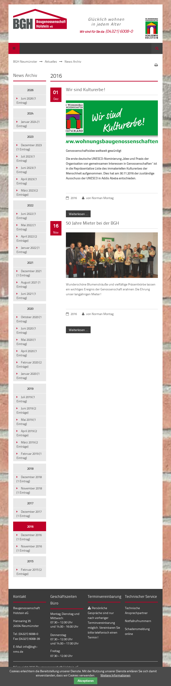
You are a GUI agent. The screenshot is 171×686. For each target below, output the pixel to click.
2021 (30, 262)
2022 (30, 205)
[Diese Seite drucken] (156, 64)
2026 (30, 90)
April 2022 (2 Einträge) (26, 238)
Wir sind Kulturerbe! (86, 89)
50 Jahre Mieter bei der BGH (92, 223)
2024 (30, 113)
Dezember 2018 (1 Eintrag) (29, 479)
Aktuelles (51, 61)
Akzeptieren (85, 680)
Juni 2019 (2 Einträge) (26, 410)
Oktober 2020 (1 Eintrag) (29, 319)
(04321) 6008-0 (119, 31)
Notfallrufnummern (138, 621)
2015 (30, 561)
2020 (30, 308)
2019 (30, 388)
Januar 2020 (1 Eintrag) (28, 375)
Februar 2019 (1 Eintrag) (29, 455)
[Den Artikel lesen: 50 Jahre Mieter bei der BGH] (112, 277)
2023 (30, 136)
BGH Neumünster (25, 61)
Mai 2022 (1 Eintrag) (26, 227)
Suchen (157, 48)
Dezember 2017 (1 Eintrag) (29, 513)
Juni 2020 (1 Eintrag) (26, 330)
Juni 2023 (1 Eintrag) (26, 170)
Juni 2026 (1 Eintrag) (26, 100)
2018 (30, 468)
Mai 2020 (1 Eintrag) (26, 341)
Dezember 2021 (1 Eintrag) (29, 273)
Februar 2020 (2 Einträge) (29, 364)
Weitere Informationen (115, 675)
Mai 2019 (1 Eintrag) (26, 421)
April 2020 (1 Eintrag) (26, 353)
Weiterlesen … (77, 213)
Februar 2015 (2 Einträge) (29, 571)
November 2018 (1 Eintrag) (29, 490)
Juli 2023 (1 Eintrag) (25, 158)
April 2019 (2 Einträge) (26, 433)
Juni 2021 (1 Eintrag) (26, 295)
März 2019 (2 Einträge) (27, 444)
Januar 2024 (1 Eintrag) (28, 124)
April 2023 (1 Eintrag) (26, 181)
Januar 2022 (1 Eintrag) (28, 249)
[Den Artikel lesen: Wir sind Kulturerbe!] (112, 143)
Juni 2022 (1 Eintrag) (26, 215)
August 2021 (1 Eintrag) (28, 284)
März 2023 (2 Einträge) (27, 192)
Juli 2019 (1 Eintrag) (25, 399)
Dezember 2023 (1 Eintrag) (29, 147)
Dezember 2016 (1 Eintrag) (29, 537)
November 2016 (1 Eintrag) (29, 548)
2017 (30, 503)
